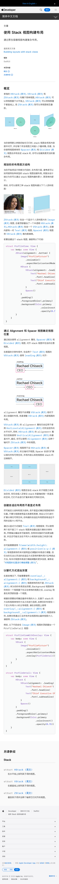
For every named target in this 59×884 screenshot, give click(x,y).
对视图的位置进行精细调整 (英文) (20, 562)
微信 (47, 863)
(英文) (18, 94)
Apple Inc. (19, 876)
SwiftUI (36, 811)
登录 (47, 10)
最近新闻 (8, 863)
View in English (28, 3)
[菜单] (55, 10)
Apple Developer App (27, 863)
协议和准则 (24, 879)
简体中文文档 (10, 16)
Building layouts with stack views (21, 52)
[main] (29, 413)
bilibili (42, 863)
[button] (41, 10)
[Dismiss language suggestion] (54, 3)
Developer (12, 811)
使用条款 (5, 879)
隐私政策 (14, 879)
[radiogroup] (11, 869)
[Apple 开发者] (8, 10)
